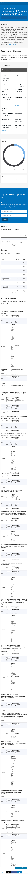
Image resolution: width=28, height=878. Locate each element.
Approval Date (5, 89)
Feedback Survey (21, 867)
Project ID (4, 74)
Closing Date (17, 119)
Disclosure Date (18, 84)
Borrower (17, 79)
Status (16, 74)
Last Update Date (19, 125)
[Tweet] (8, 872)
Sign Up (5, 219)
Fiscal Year (5, 108)
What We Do (3, 2)
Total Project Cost (7, 97)
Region (16, 102)
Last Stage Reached (7, 125)
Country (4, 84)
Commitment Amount (7, 113)
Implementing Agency (20, 97)
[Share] (14, 872)
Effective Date (18, 89)
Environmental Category (18, 113)
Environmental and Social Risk (7, 120)
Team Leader (5, 78)
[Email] (3, 872)
